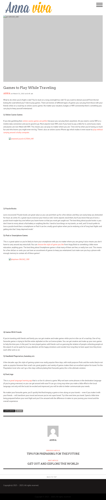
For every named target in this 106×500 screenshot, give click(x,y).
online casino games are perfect (35, 121)
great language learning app (21, 380)
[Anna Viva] (28, 7)
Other (19, 411)
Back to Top (52, 477)
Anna (6, 93)
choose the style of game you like (51, 244)
